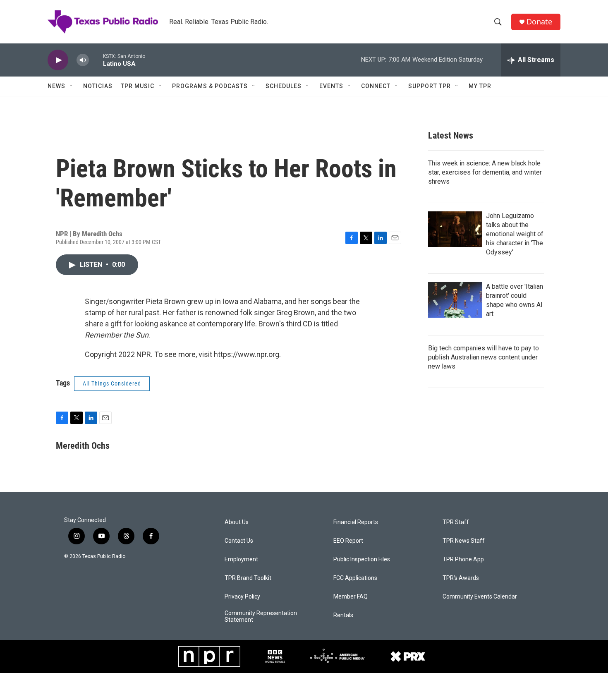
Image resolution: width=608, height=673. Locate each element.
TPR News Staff (464, 541)
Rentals (343, 615)
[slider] (96, 59)
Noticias (98, 86)
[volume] (83, 60)
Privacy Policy (242, 597)
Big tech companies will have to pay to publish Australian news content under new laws (483, 357)
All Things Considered (112, 383)
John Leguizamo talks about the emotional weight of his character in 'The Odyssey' (514, 234)
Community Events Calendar (480, 597)
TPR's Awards (461, 578)
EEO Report (348, 541)
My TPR (480, 86)
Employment (241, 559)
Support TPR (429, 86)
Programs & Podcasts (210, 86)
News (56, 86)
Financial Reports (355, 522)
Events (331, 86)
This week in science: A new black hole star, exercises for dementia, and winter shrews (485, 172)
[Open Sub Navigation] (71, 86)
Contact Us (239, 541)
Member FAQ (350, 597)
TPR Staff (456, 522)
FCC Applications (355, 578)
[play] (58, 60)
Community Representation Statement (261, 616)
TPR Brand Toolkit (248, 578)
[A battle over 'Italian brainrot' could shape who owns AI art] (455, 300)
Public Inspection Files (361, 559)
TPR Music (137, 86)
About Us (237, 522)
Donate (539, 21)
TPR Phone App (463, 559)
